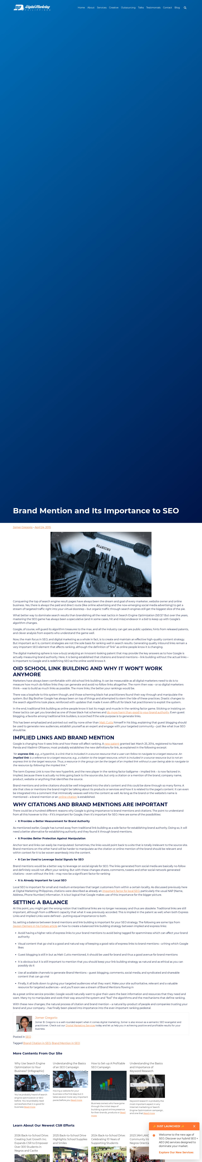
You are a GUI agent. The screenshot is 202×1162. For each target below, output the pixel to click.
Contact (167, 7)
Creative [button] (114, 7)
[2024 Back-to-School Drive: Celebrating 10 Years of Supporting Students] (108, 1155)
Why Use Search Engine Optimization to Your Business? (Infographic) (30, 1067)
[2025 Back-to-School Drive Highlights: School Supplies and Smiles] (70, 1155)
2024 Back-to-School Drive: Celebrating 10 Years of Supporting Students (108, 1139)
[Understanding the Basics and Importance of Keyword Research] (147, 1086)
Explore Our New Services (176, 1152)
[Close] (194, 1126)
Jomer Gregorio (23, 527)
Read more (29, 1107)
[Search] (185, 7)
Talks (141, 7)
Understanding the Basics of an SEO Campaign (69, 1065)
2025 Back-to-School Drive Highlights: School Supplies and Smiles (70, 1139)
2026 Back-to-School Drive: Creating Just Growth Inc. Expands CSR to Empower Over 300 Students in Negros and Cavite (31, 1143)
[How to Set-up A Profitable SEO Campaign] (108, 1085)
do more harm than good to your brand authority (138, 712)
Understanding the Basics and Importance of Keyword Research (146, 1067)
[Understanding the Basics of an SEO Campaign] (70, 1079)
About (91, 7)
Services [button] (102, 7)
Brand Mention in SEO (66, 1043)
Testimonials (153, 7)
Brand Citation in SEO (37, 1043)
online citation (68, 796)
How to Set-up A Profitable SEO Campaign (108, 1065)
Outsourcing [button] (128, 7)
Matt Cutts (106, 722)
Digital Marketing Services (80, 1025)
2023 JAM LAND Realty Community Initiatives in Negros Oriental (145, 1139)
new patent (111, 743)
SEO (28, 1036)
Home (81, 7)
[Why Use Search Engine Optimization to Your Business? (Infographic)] (32, 1082)
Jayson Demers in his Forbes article (35, 926)
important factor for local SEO (121, 891)
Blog (177, 7)
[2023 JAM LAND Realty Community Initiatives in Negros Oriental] (147, 1155)
